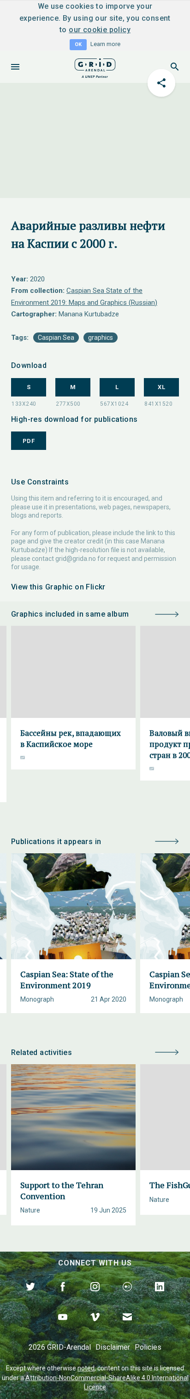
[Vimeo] (95, 1327)
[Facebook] (63, 1297)
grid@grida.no (75, 558)
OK (78, 44)
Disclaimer (112, 1347)
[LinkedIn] (159, 1297)
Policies (148, 1347)
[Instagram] (95, 1297)
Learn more (105, 44)
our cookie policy (100, 29)
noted (86, 1368)
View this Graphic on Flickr (58, 587)
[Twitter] (30, 1297)
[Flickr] (127, 1297)
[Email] (127, 1327)
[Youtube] (63, 1327)
